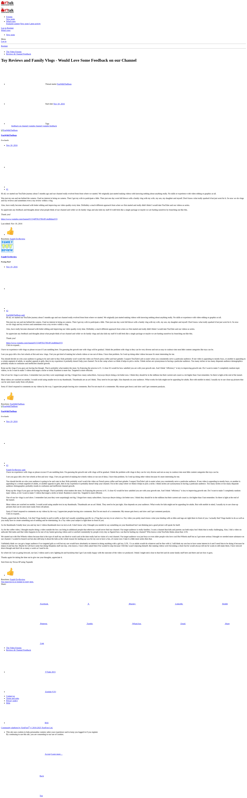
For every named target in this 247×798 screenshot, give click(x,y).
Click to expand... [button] (13, 345)
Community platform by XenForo (27, 728)
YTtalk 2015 (50, 672)
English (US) (50, 692)
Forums (9, 17)
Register (4, 46)
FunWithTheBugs (64, 84)
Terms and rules (12, 698)
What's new (11, 21)
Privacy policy (12, 701)
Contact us (10, 696)
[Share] (25, 167)
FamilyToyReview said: (16, 470)
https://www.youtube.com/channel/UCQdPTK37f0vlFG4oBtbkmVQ (29, 219)
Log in (3, 41)
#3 (7, 465)
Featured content (13, 24)
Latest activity (35, 24)
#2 (7, 311)
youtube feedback (49, 126)
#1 (7, 189)
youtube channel (35, 126)
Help (8, 703)
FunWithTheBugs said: (15, 315)
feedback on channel (20, 126)
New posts (10, 19)
